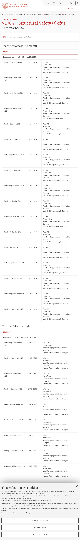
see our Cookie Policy (23, 513)
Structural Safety (69, 14)
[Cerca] (48, 3)
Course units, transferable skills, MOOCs (29, 14)
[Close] (76, 486)
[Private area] (66, 3)
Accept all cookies (40, 534)
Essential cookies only (40, 521)
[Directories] (54, 3)
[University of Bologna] (15, 5)
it (77, 3)
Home (4, 14)
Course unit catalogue (53, 14)
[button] (53, 8)
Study (10, 14)
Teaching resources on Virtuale (20, 37)
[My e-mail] (71, 3)
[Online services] (60, 3)
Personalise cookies (40, 527)
